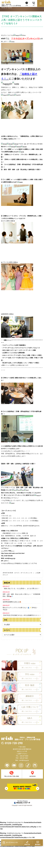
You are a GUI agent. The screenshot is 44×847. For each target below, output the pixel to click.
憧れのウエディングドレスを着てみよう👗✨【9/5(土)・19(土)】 (20, 607)
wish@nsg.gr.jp (10, 558)
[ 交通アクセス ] (22, 754)
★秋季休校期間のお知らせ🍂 (12, 601)
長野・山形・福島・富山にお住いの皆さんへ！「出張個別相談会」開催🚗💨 (21, 594)
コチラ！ (6, 561)
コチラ (13, 498)
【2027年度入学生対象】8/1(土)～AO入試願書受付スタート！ (22, 614)
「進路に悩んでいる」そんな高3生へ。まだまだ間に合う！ (21, 587)
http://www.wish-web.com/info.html (12, 553)
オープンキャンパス (26, 573)
